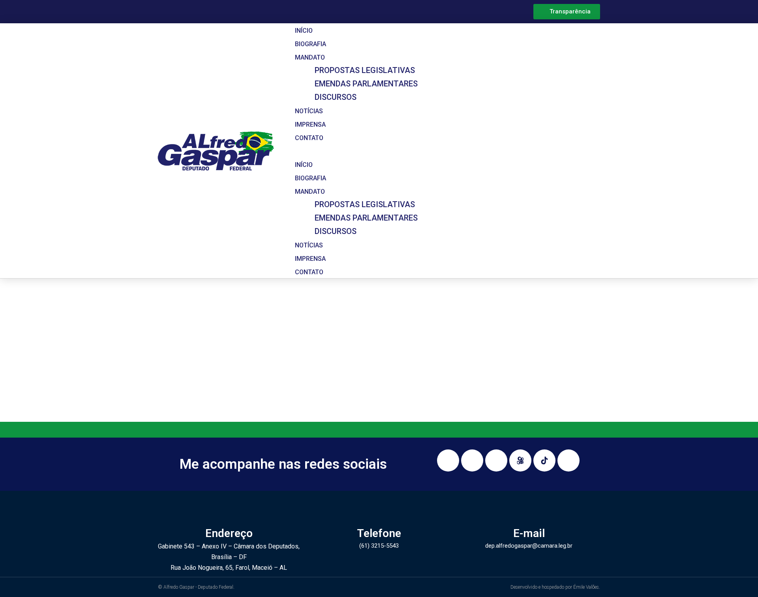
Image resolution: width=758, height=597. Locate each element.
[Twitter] (568, 460)
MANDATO (310, 57)
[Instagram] (448, 460)
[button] (439, 150)
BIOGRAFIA (310, 44)
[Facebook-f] (472, 460)
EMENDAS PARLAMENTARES (366, 83)
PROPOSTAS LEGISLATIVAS (365, 70)
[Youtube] (496, 460)
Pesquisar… (278, 386)
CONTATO (309, 138)
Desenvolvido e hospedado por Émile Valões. (555, 587)
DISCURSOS (335, 97)
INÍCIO (304, 30)
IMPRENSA (310, 124)
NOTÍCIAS (309, 111)
